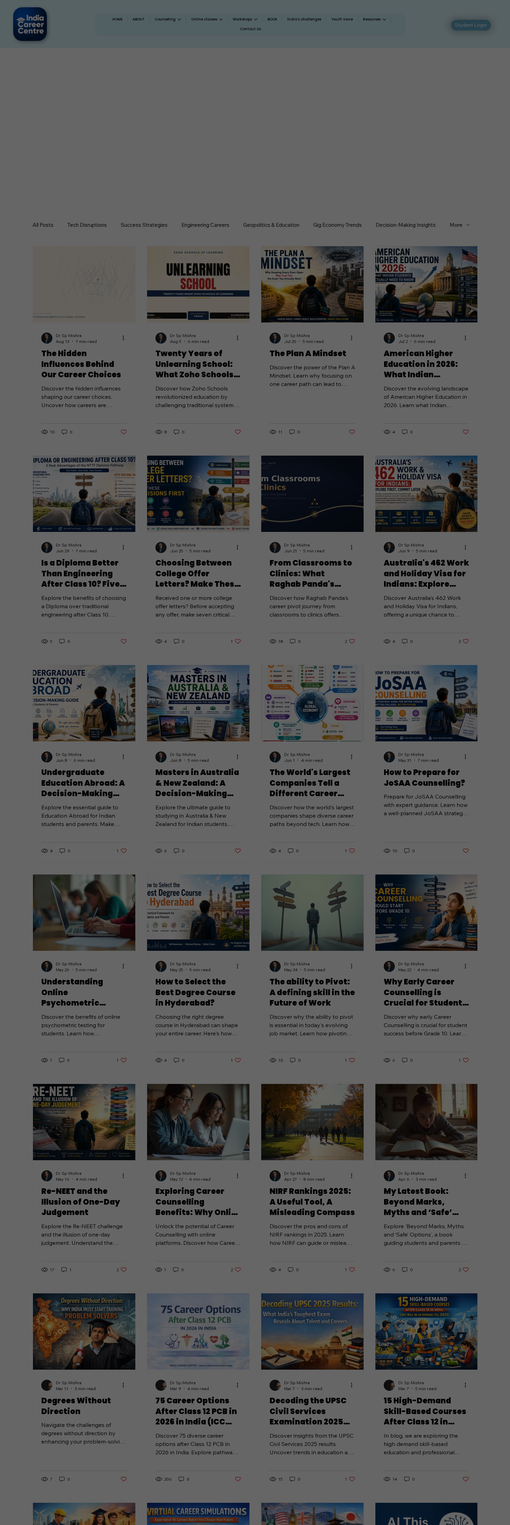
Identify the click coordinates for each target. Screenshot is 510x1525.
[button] (309, 707)
